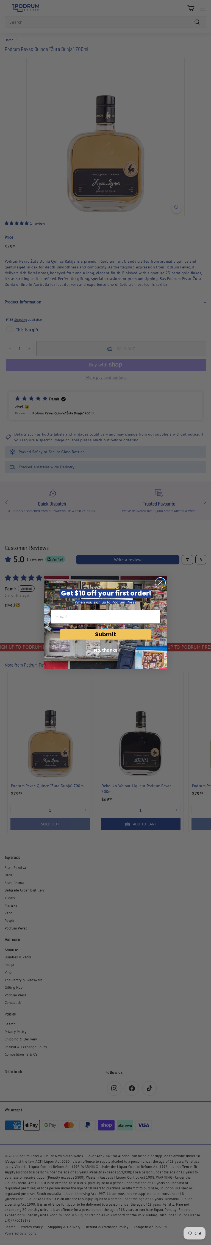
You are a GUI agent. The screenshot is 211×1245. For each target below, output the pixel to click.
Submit (105, 634)
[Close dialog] (160, 583)
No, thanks (105, 650)
